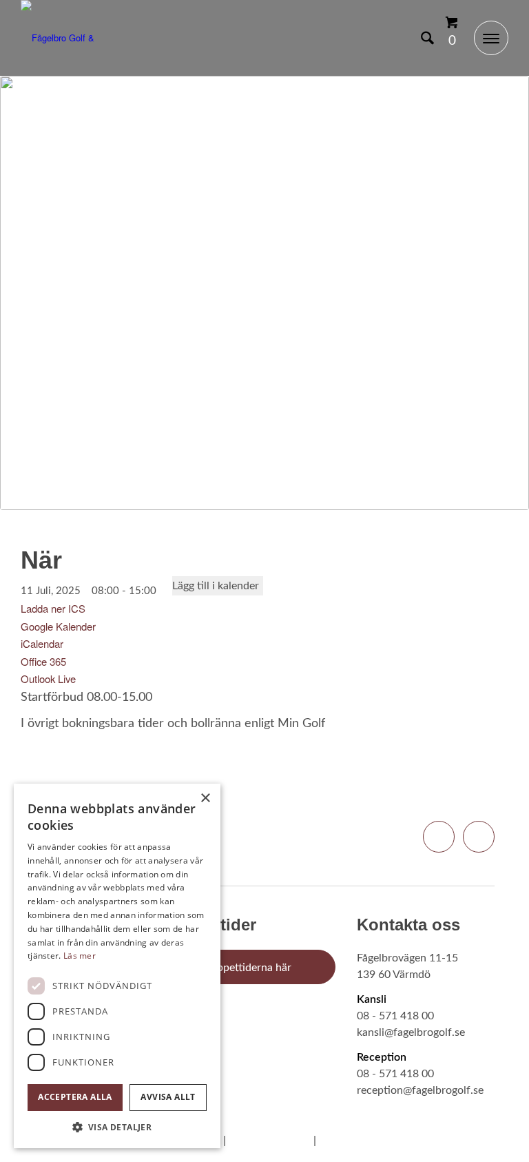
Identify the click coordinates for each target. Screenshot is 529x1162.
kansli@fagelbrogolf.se (411, 1032)
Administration (269, 1140)
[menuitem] (420, 38)
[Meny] (484, 38)
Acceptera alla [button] (75, 1097)
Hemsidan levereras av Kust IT (400, 1140)
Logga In (394, 38)
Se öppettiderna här (243, 967)
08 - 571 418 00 (395, 1015)
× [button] (205, 798)
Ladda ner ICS (53, 608)
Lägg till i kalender (215, 585)
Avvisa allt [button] (168, 1097)
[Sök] (420, 38)
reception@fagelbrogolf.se (420, 1090)
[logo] (72, 38)
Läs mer (79, 955)
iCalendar (42, 643)
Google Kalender (58, 626)
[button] (117, 1127)
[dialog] (117, 966)
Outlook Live (48, 678)
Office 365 (43, 661)
